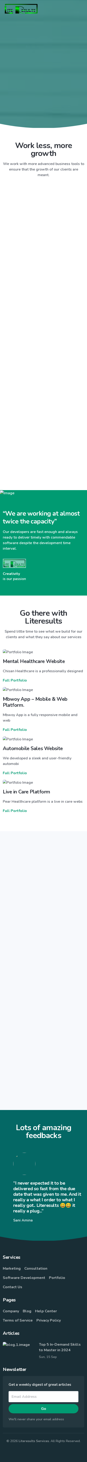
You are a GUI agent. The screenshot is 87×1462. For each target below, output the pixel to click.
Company (11, 1311)
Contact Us (12, 1287)
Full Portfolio (15, 680)
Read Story (42, 958)
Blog (27, 1311)
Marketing (12, 1268)
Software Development (24, 1277)
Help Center (46, 1311)
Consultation (35, 1268)
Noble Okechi (48, 973)
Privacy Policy (48, 1320)
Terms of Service (18, 1320)
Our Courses (43, 119)
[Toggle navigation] (80, 9)
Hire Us (43, 106)
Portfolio (57, 1277)
